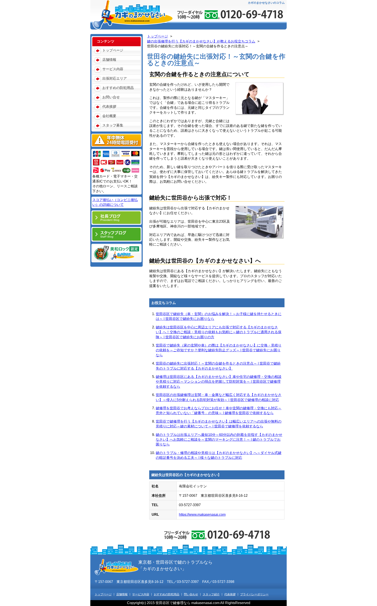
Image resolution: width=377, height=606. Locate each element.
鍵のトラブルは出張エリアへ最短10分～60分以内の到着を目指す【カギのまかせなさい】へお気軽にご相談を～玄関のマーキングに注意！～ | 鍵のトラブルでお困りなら (219, 439)
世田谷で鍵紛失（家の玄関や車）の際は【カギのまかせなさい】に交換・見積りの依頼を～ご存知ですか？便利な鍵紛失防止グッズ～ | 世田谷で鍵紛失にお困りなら (218, 350)
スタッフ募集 (112, 125)
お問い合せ (111, 97)
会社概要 (109, 116)
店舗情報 (109, 59)
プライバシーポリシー (254, 594)
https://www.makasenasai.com (202, 514)
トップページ (112, 50)
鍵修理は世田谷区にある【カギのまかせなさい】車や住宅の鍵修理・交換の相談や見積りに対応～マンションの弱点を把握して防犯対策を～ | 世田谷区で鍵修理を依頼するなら (218, 381)
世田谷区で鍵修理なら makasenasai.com (187, 603)
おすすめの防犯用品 (118, 88)
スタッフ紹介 (211, 594)
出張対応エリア (114, 78)
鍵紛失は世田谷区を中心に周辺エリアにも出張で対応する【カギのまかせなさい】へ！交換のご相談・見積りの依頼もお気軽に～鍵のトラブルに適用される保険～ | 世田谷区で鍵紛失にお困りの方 (218, 332)
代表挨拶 (109, 106)
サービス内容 (112, 69)
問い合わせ (191, 594)
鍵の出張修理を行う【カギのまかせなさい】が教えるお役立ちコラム (201, 41)
